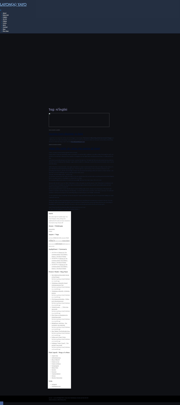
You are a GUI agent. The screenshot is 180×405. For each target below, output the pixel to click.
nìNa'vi (52, 240)
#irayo (50, 231)
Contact (5, 27)
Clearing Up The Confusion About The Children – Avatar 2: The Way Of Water (60, 254)
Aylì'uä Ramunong (56, 358)
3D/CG (5, 19)
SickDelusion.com (56, 386)
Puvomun (54, 372)
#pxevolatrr (52, 229)
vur (53, 246)
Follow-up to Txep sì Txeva (59, 337)
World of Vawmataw (57, 378)
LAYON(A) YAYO (13, 4)
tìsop (50, 246)
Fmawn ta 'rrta (55, 362)
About (4, 13)
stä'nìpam (59, 244)
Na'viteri (54, 370)
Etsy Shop (6, 31)
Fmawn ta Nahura (56, 363)
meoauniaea (63, 237)
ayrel (49, 237)
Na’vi (4, 25)
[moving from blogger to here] (79, 126)
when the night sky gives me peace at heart (74, 148)
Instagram (54, 384)
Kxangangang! (55, 366)
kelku (60, 237)
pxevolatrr (66, 241)
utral (52, 246)
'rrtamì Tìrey (55, 355)
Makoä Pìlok (55, 367)
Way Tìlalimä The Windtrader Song (61, 331)
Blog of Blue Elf (56, 359)
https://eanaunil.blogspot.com (78, 141)
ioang (54, 237)
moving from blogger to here (66, 133)
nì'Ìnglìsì (67, 237)
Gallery (5, 17)
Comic (5, 23)
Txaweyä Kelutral (56, 374)
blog (59, 129)
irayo (57, 237)
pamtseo (56, 240)
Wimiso (54, 376)
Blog (4, 29)
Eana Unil (6, 15)
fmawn (52, 237)
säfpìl (64, 244)
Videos (5, 21)
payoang (60, 240)
